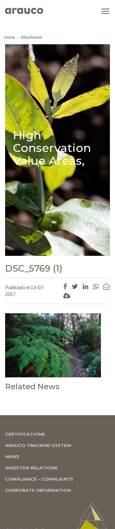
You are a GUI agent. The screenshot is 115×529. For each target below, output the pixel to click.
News (12, 456)
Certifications (25, 434)
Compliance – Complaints (39, 479)
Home (9, 37)
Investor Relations (31, 467)
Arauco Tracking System (38, 445)
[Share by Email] (106, 286)
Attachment (31, 37)
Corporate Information (38, 490)
